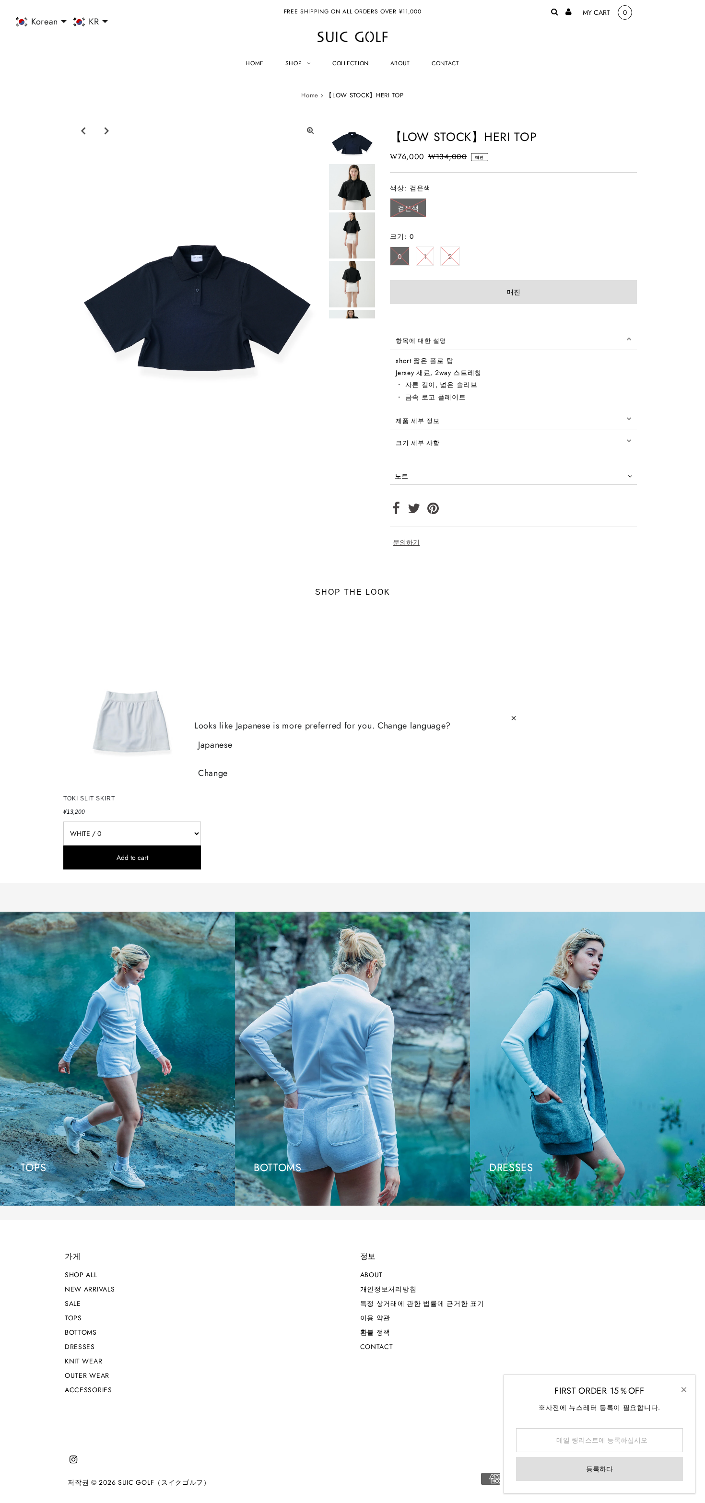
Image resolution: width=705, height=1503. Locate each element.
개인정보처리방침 (388, 1289)
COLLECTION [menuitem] (350, 63)
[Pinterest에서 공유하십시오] (433, 511)
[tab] (513, 339)
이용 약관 (375, 1318)
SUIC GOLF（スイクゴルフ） (164, 1482)
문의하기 (406, 542)
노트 (401, 476)
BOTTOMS (81, 1332)
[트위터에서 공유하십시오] (414, 511)
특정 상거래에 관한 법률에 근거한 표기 (422, 1303)
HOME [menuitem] (255, 63)
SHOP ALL (81, 1275)
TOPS (73, 1318)
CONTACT (376, 1346)
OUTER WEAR (87, 1375)
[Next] (107, 130)
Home (309, 95)
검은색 (408, 208)
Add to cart (132, 857)
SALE (73, 1303)
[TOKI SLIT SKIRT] (131, 698)
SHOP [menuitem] (293, 63)
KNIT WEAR (83, 1361)
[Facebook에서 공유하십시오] (396, 511)
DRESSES (80, 1346)
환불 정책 (375, 1332)
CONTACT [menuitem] (445, 63)
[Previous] (83, 130)
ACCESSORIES (88, 1390)
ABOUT (371, 1275)
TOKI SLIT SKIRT (89, 798)
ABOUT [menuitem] (400, 63)
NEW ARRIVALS (90, 1289)
